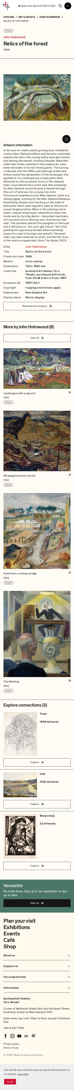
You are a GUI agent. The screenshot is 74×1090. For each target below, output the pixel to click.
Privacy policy (11, 1043)
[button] (37, 376)
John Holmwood (14, 37)
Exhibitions (16, 927)
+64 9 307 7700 (13, 1028)
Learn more (23, 1074)
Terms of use (10, 1047)
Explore (34, 762)
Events (11, 934)
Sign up (34, 903)
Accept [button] (10, 1081)
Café (9, 940)
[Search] (60, 5)
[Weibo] (33, 1036)
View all (34, 338)
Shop (9, 946)
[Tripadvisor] (26, 1036)
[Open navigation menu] (67, 5)
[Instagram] (12, 1036)
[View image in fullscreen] (66, 139)
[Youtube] (19, 1036)
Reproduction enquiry (34, 306)
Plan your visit (19, 921)
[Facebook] (5, 1036)
